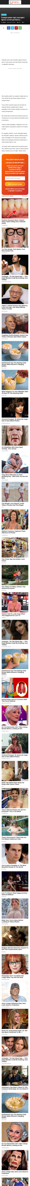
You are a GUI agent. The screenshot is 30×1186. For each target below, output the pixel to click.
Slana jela (7, 6)
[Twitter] (12, 28)
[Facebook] (8, 28)
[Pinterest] (16, 28)
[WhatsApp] (20, 28)
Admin (4, 22)
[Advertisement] (15, 45)
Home (2, 6)
